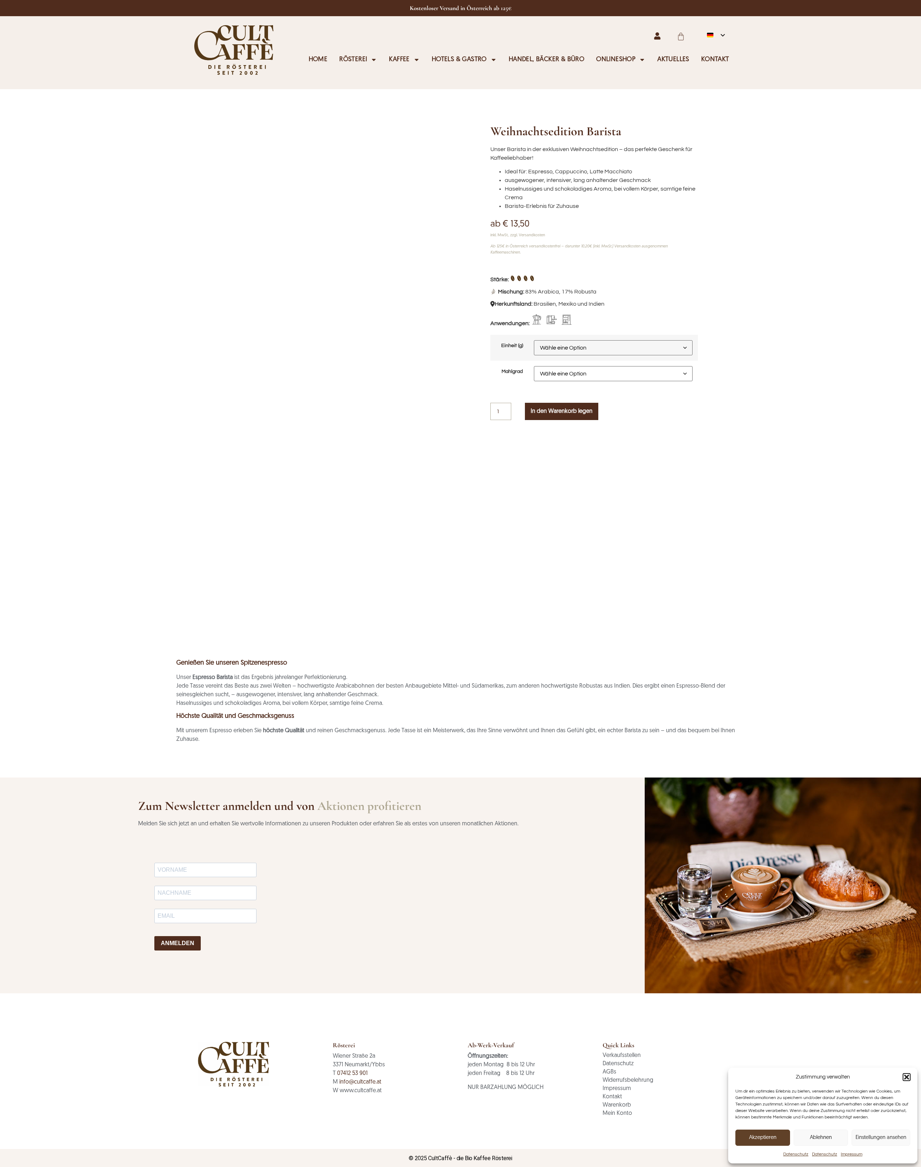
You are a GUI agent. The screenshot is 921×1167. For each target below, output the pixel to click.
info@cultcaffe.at (360, 1082)
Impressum (851, 1154)
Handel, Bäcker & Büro (546, 59)
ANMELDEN (177, 943)
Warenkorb (617, 1105)
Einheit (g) (512, 345)
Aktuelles (673, 59)
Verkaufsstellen (622, 1055)
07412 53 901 (352, 1073)
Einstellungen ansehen (881, 1137)
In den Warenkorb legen (562, 411)
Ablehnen (821, 1137)
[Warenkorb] (681, 36)
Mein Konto (617, 1113)
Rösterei (353, 59)
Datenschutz (795, 1154)
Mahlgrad (512, 371)
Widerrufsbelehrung (628, 1080)
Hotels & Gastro (459, 59)
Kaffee (399, 59)
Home (318, 59)
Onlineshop (615, 59)
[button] (906, 1077)
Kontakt (715, 59)
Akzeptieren (762, 1137)
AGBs (609, 1072)
